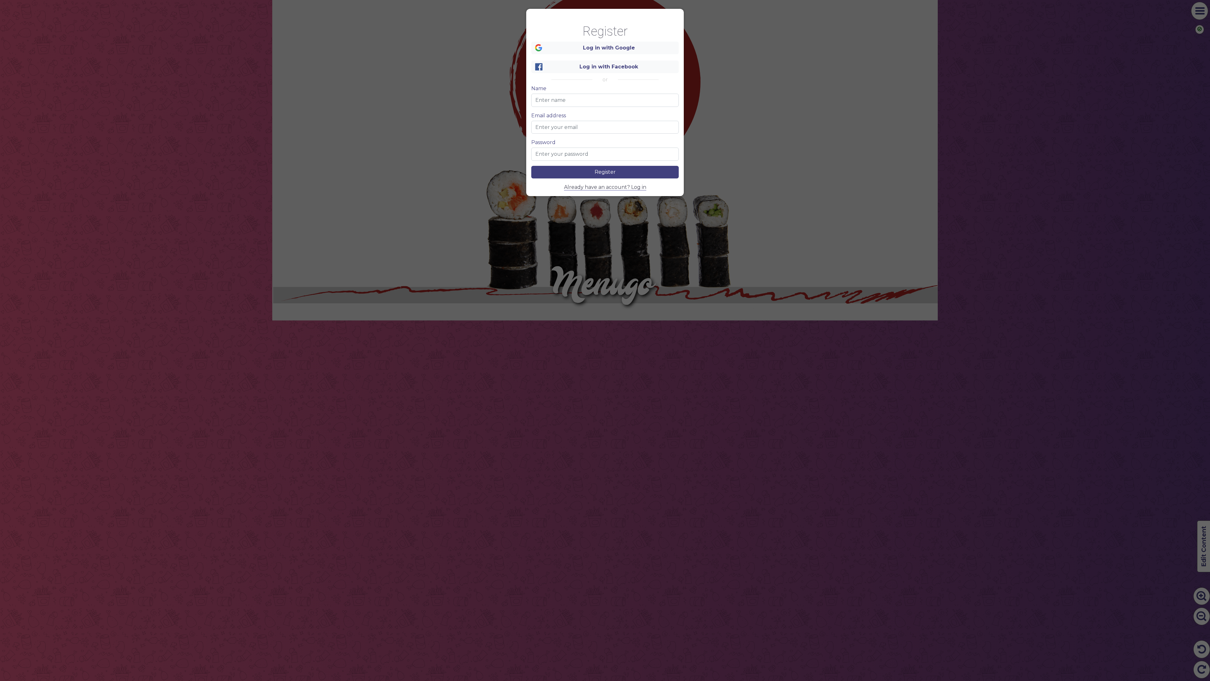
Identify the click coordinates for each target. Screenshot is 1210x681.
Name (538, 88)
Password (543, 142)
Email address (548, 115)
